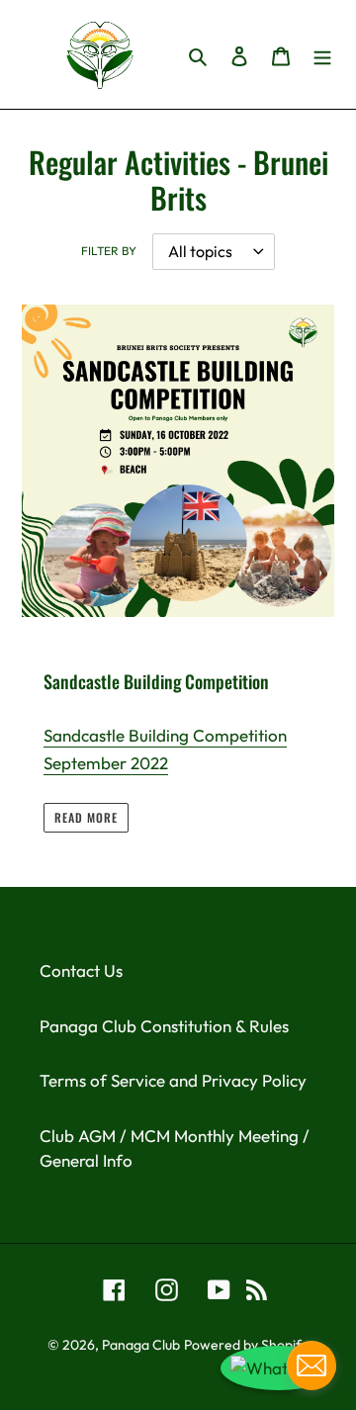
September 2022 (106, 762)
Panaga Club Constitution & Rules (164, 1025)
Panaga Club (141, 1345)
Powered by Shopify (246, 1345)
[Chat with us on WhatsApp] (278, 1368)
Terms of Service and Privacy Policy (173, 1080)
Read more (86, 817)
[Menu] (322, 54)
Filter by (108, 250)
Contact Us (81, 970)
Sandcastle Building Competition (165, 735)
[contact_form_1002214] (311, 1365)
